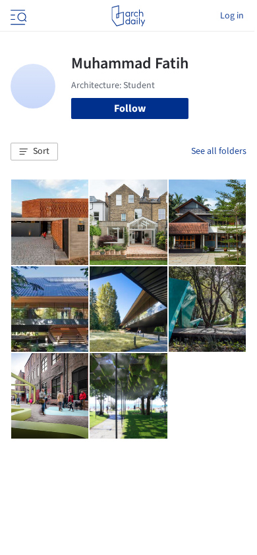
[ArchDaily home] (128, 15)
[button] (34, 152)
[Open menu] (17, 16)
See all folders (218, 151)
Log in (232, 15)
